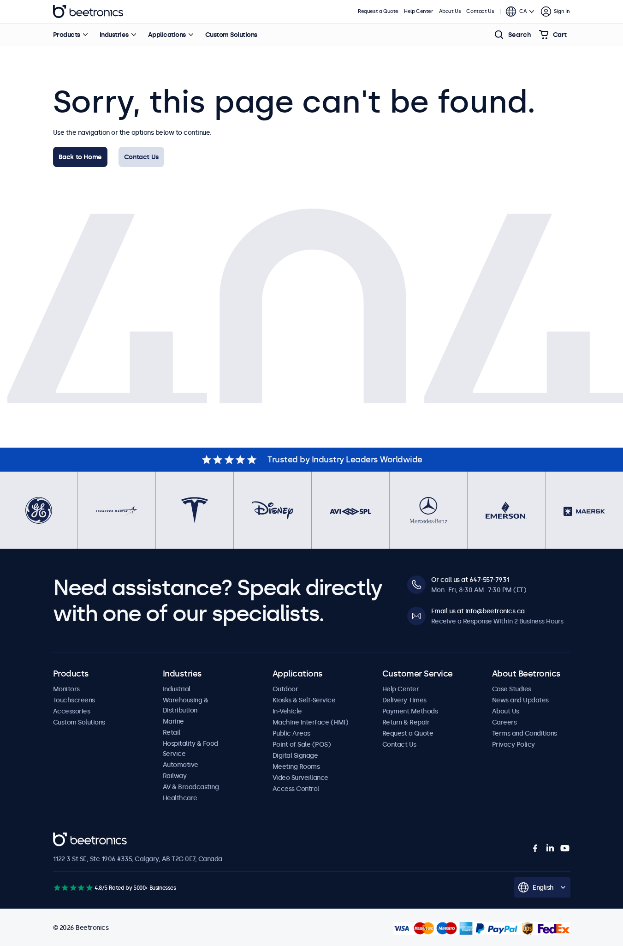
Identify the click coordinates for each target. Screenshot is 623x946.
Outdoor (285, 689)
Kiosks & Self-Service (304, 700)
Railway (175, 775)
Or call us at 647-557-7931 (470, 579)
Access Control (296, 788)
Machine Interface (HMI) (311, 722)
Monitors (66, 689)
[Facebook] (535, 848)
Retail (171, 732)
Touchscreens (74, 700)
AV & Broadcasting (191, 787)
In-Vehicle (287, 711)
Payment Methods (410, 711)
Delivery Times (404, 700)
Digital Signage (295, 755)
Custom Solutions (231, 34)
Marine (173, 721)
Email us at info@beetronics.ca (478, 611)
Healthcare (180, 798)
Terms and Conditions (524, 733)
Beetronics (88, 11)
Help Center (418, 11)
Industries (114, 34)
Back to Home (80, 157)
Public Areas (291, 733)
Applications (167, 34)
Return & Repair (406, 722)
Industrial (176, 689)
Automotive (180, 764)
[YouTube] (564, 848)
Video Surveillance (300, 777)
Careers (504, 722)
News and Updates (520, 700)
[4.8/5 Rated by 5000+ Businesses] (73, 888)
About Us (450, 11)
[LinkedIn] (550, 848)
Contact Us (141, 157)
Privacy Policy (513, 744)
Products (66, 34)
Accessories (71, 711)
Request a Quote (378, 11)
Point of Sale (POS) (302, 744)
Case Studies (511, 689)
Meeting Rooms (296, 766)
